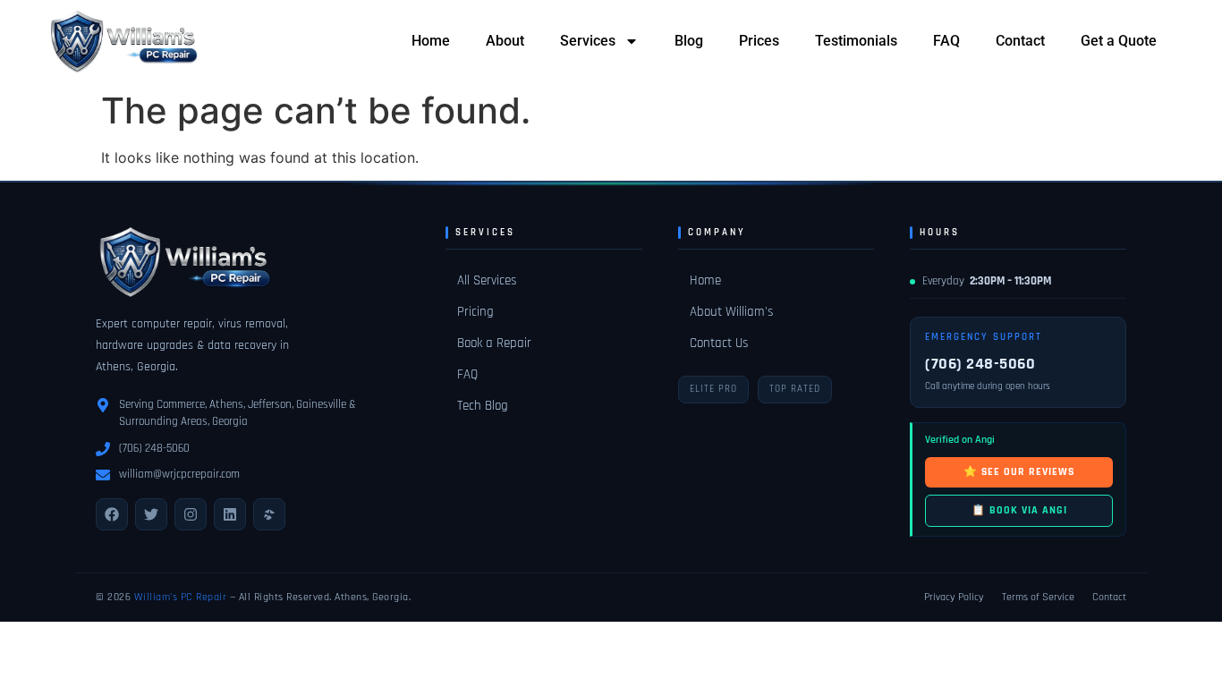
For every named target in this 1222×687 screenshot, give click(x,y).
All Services (486, 280)
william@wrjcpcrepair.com (179, 474)
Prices (759, 40)
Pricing (475, 311)
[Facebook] (112, 514)
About (505, 40)
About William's (731, 311)
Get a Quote (1119, 40)
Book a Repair (494, 343)
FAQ (946, 40)
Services (587, 40)
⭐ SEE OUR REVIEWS (1018, 472)
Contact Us (719, 343)
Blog (689, 40)
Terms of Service (1038, 597)
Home (431, 40)
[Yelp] (269, 514)
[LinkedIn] (230, 514)
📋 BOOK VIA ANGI (1019, 510)
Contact (1020, 40)
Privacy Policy (954, 597)
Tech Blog (482, 405)
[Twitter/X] (151, 514)
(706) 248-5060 (154, 448)
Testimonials (856, 40)
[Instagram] (190, 514)
